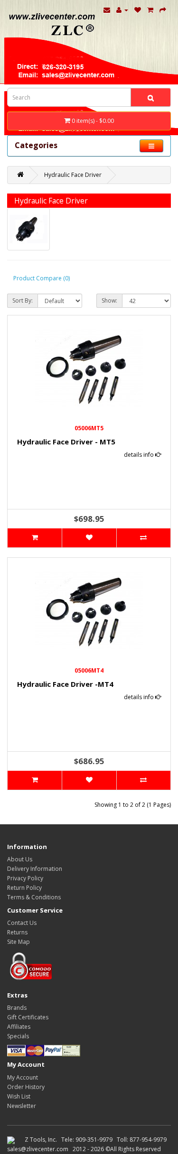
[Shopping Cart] (150, 9)
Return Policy (24, 888)
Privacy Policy (25, 878)
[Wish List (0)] (137, 9)
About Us (19, 859)
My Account (22, 1077)
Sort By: (22, 300)
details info (139, 455)
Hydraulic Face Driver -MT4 (65, 684)
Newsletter (21, 1106)
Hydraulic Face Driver (73, 175)
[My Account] (122, 9)
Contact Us (22, 923)
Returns (17, 932)
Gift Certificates (27, 1017)
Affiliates (18, 1027)
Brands (17, 1008)
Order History (26, 1087)
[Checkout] (162, 9)
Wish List (18, 1096)
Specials (18, 1036)
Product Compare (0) (41, 278)
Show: (109, 300)
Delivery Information (34, 869)
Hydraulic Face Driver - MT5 (66, 441)
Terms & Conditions (34, 897)
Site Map (18, 942)
